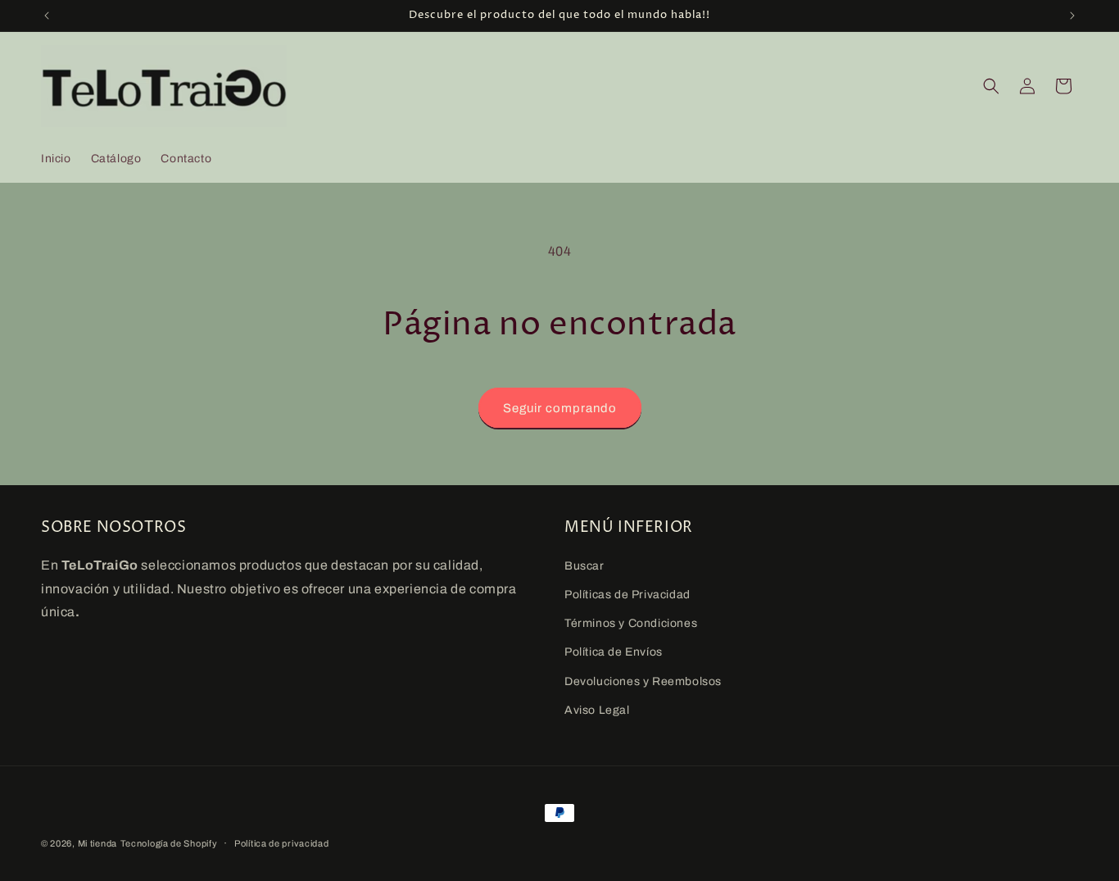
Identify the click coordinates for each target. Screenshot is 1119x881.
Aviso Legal (597, 710)
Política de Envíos (613, 652)
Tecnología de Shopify (169, 843)
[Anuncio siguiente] (1072, 15)
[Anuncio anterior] (47, 15)
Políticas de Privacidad (627, 594)
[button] (991, 86)
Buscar (584, 566)
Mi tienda (97, 843)
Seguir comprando (560, 408)
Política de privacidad (281, 843)
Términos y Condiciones (630, 623)
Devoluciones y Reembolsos (643, 681)
